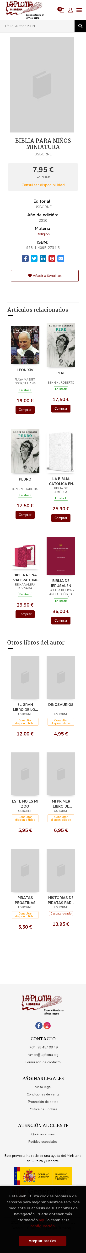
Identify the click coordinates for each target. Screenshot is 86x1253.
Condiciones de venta (43, 1094)
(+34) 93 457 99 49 (43, 1047)
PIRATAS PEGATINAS (25, 900)
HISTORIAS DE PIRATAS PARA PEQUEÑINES (61, 900)
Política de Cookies (43, 1109)
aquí (42, 1220)
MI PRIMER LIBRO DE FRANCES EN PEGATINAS (61, 804)
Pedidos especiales (43, 1141)
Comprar (25, 409)
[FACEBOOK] (39, 1025)
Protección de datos (43, 1102)
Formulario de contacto (43, 1062)
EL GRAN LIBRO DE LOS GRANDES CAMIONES (25, 707)
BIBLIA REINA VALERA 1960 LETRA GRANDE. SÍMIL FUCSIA (25, 577)
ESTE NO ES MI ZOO (25, 804)
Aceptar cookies (42, 1240)
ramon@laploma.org (43, 1054)
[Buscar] (80, 26)
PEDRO (25, 479)
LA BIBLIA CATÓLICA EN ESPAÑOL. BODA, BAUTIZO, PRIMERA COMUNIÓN (61, 481)
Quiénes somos (43, 1134)
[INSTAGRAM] (47, 1025)
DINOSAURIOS (61, 704)
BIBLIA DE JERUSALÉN (61, 583)
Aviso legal (43, 1087)
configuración (42, 1226)
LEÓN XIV (25, 370)
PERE (60, 373)
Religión (43, 234)
